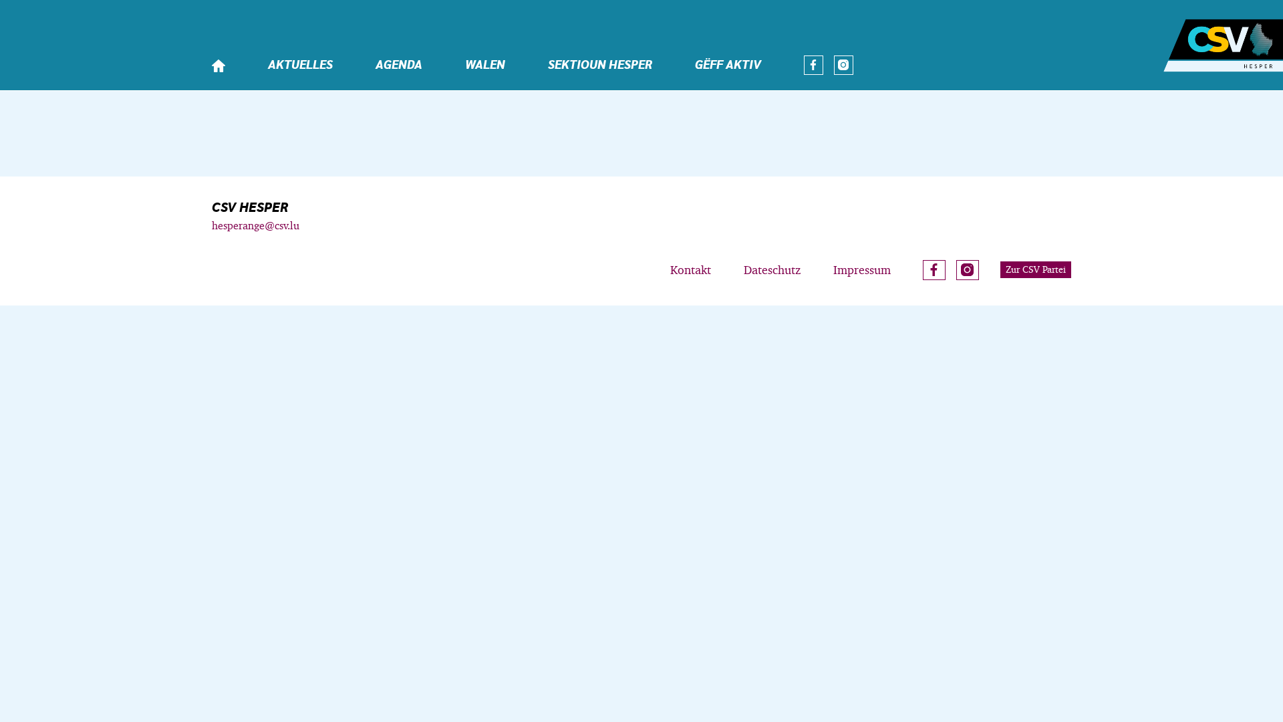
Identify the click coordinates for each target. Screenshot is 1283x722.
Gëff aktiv (728, 65)
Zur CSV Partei (1036, 269)
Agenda (399, 65)
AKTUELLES (300, 65)
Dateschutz (772, 269)
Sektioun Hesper (600, 65)
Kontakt (690, 269)
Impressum (862, 269)
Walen (485, 65)
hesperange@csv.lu (255, 226)
